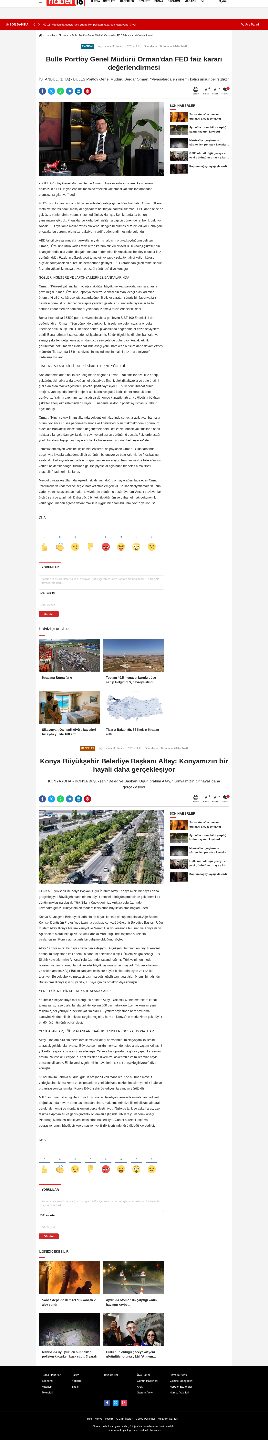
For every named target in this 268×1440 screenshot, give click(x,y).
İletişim (109, 1418)
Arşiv (140, 1386)
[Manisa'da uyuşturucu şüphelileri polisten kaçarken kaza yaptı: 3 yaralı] (69, 1329)
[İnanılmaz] (136, 540)
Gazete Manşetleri (181, 1380)
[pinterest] (87, 91)
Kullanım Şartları (168, 1418)
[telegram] (69, 91)
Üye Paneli (251, 24)
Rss (89, 1418)
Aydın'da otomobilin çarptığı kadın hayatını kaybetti (131, 1302)
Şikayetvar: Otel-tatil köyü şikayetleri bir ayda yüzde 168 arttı (69, 732)
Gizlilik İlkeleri (124, 1418)
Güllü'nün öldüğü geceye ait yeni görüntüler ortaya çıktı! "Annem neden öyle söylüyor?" (130, 1354)
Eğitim (75, 1374)
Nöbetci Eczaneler (181, 1386)
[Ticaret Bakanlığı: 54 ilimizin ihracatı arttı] (133, 707)
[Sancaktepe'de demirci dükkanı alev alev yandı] (69, 1277)
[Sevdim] (75, 540)
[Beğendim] (44, 540)
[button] (39, 24)
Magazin (47, 1386)
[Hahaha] (121, 540)
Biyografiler (111, 1374)
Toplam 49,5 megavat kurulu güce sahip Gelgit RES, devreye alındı (131, 680)
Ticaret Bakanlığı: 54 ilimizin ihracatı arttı (132, 732)
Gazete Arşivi (145, 1392)
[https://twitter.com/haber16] (116, 1403)
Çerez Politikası (145, 1418)
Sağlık (75, 1386)
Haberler (50, 35)
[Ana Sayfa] (40, 35)
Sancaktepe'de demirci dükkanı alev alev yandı (69, 1302)
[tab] (50, 567)
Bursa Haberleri (51, 1374)
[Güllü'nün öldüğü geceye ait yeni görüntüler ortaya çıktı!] (133, 1329)
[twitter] (51, 91)
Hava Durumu (178, 1374)
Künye (98, 1418)
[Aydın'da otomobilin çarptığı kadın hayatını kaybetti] (133, 1277)
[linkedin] (78, 91)
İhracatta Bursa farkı (57, 677)
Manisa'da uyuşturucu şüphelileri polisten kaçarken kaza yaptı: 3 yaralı (69, 1354)
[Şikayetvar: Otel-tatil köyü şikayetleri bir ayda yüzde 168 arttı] (69, 707)
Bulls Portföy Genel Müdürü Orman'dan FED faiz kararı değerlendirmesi (112, 35)
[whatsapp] (60, 91)
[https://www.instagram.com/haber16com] (124, 1403)
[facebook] (42, 91)
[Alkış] (60, 540)
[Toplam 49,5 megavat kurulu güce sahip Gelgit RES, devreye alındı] (133, 655)
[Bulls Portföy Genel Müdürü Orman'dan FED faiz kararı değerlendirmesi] (101, 138)
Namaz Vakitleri (179, 1392)
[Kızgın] (105, 540)
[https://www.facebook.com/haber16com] (107, 1403)
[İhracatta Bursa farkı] (69, 655)
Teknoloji (47, 1392)
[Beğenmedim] (90, 540)
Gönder (49, 614)
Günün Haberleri (147, 1380)
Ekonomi (63, 35)
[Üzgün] (151, 540)
